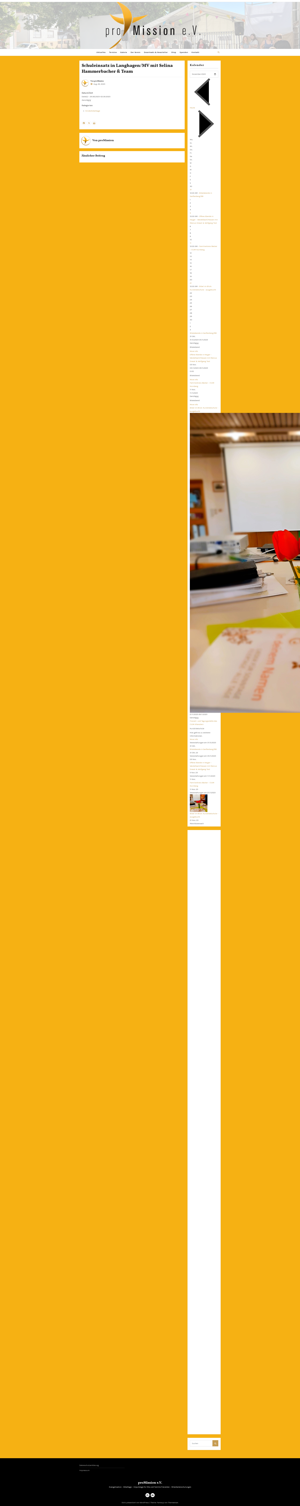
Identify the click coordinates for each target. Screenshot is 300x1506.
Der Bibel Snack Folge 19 (200, 1234)
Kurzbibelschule (197, 728)
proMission (99, 81)
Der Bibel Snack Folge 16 (200, 1264)
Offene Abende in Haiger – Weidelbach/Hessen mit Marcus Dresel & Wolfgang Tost (204, 219)
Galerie (123, 52)
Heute (192, 108)
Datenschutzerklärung (89, 1465)
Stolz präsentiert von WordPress (135, 1502)
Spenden (184, 52)
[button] (218, 52)
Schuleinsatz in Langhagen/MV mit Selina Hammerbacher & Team (127, 69)
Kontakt (195, 52)
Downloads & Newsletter (156, 52)
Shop (173, 52)
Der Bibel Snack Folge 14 (200, 1284)
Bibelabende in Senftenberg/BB (203, 333)
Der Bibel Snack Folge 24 (200, 1194)
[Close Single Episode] (212, 1055)
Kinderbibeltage (92, 111)
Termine (113, 52)
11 (190, 243)
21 (191, 283)
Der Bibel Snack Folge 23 (200, 1204)
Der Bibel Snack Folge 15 (200, 1274)
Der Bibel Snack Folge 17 (200, 1254)
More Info (194, 351)
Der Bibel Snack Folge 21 (200, 1224)
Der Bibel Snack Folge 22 (200, 1214)
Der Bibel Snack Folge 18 (200, 1244)
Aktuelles (101, 52)
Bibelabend (195, 347)
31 (191, 189)
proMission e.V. (150, 1482)
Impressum (84, 1470)
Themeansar (173, 1502)
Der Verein (135, 52)
